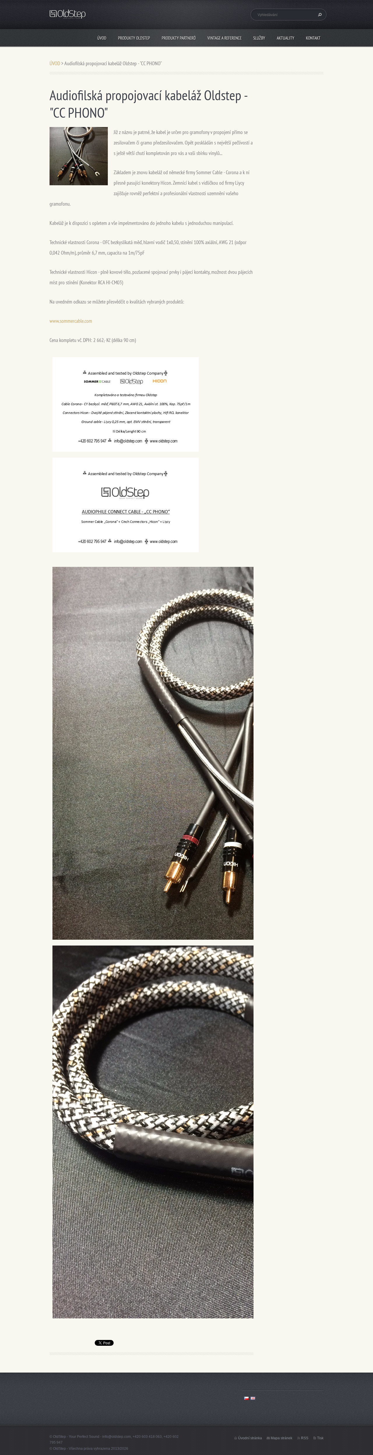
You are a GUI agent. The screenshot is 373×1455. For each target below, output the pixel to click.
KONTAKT (313, 38)
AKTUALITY (285, 38)
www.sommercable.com (71, 321)
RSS (304, 1438)
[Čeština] (246, 1398)
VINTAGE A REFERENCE (224, 38)
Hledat (319, 14)
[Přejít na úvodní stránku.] (68, 15)
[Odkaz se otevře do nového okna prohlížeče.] (79, 155)
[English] (253, 1398)
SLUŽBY (259, 38)
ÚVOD (101, 38)
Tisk (320, 1438)
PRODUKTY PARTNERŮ (179, 38)
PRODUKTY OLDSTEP (134, 38)
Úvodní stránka (250, 1438)
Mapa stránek (281, 1438)
